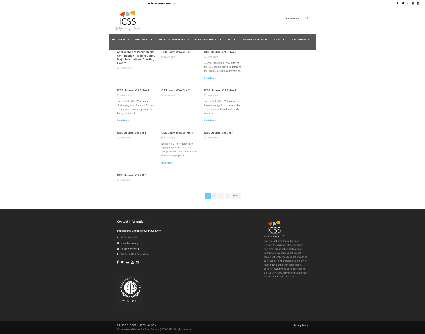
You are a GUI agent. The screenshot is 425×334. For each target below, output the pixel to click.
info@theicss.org (130, 248)
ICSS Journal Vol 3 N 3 (175, 52)
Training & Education (254, 39)
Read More (210, 78)
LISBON (142, 325)
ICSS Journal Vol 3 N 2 (175, 90)
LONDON (151, 325)
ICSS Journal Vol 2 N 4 (218, 132)
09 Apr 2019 (169, 57)
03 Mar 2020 (126, 68)
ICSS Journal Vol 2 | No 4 (177, 132)
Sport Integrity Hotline (147, 3)
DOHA (133, 325)
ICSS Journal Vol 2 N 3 (131, 175)
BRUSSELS (122, 325)
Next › (236, 195)
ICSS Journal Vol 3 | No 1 (220, 90)
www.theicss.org (129, 243)
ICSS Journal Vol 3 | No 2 (133, 90)
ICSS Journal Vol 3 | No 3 (220, 52)
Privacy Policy (301, 325)
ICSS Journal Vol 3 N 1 (131, 132)
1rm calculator (124, 266)
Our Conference (300, 39)
